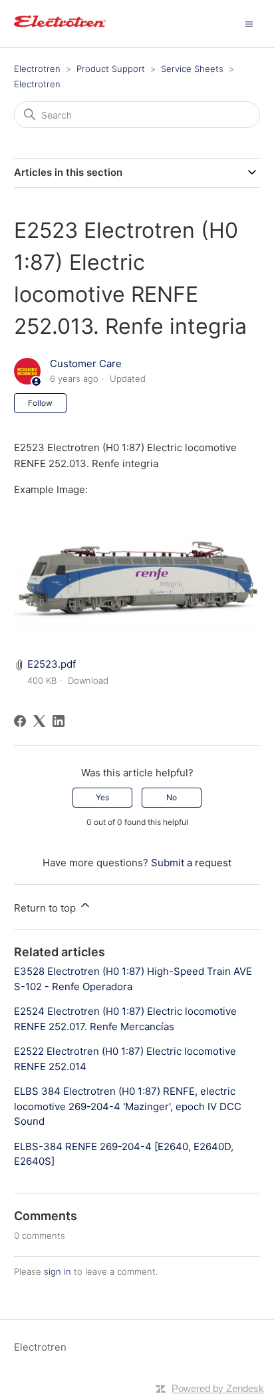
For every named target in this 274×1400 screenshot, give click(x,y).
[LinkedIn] (59, 721)
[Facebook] (20, 721)
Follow (40, 403)
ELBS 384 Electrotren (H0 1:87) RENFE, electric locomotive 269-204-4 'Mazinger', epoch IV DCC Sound (127, 1106)
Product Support (110, 68)
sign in (57, 1271)
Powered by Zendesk (218, 1388)
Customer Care (86, 363)
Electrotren (37, 68)
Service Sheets (192, 68)
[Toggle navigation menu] (249, 23)
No (171, 797)
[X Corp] (39, 721)
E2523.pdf (51, 664)
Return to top (46, 908)
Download (88, 680)
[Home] (60, 30)
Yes (102, 797)
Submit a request (191, 862)
